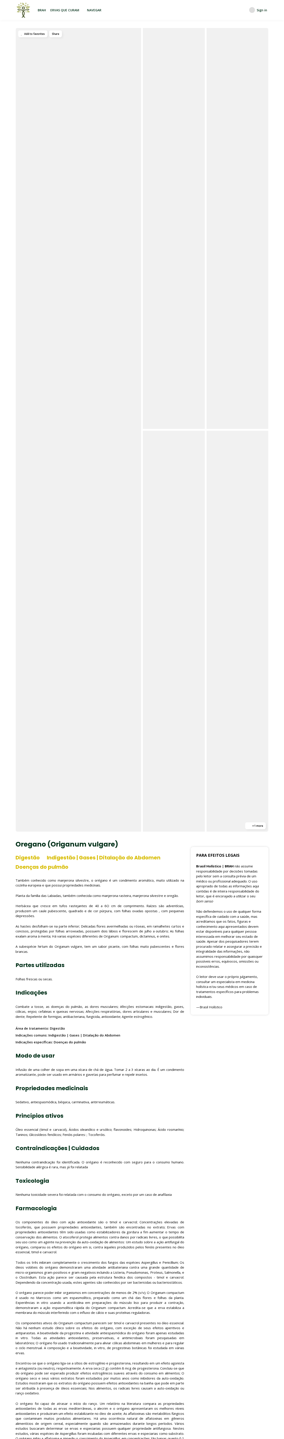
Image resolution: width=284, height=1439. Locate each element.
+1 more (257, 826)
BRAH (42, 10)
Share (55, 34)
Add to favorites (34, 34)
